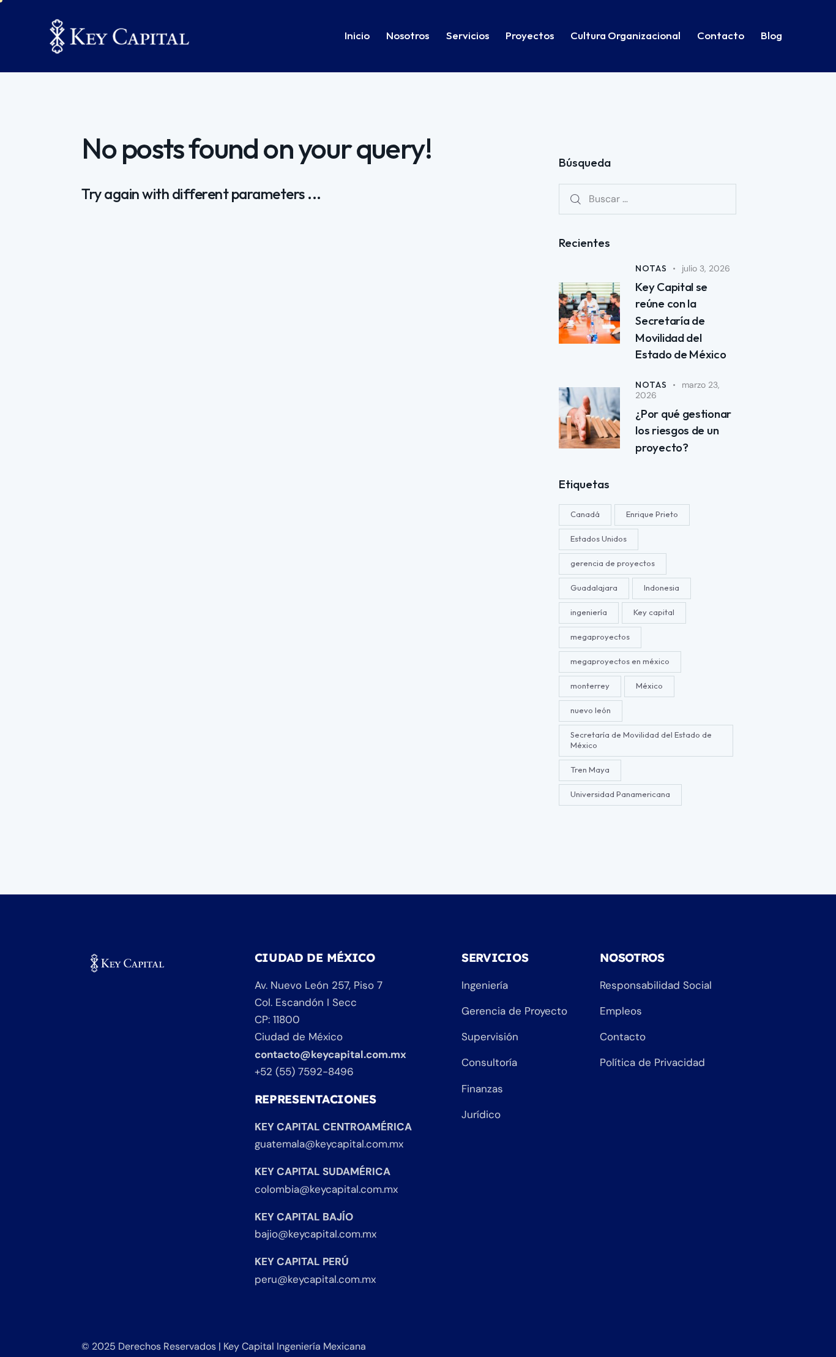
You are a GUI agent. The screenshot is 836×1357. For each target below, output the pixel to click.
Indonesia (661, 587)
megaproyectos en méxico (620, 661)
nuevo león (590, 710)
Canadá (585, 514)
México (649, 685)
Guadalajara (594, 587)
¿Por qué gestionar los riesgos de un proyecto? (683, 430)
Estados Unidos (598, 538)
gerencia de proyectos (612, 563)
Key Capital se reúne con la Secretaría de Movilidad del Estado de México (680, 320)
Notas (650, 268)
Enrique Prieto (652, 514)
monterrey (590, 685)
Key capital (653, 612)
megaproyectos (600, 636)
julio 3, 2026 (706, 268)
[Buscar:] (647, 198)
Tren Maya (590, 769)
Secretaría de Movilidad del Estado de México (641, 740)
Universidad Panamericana (620, 794)
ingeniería (588, 612)
